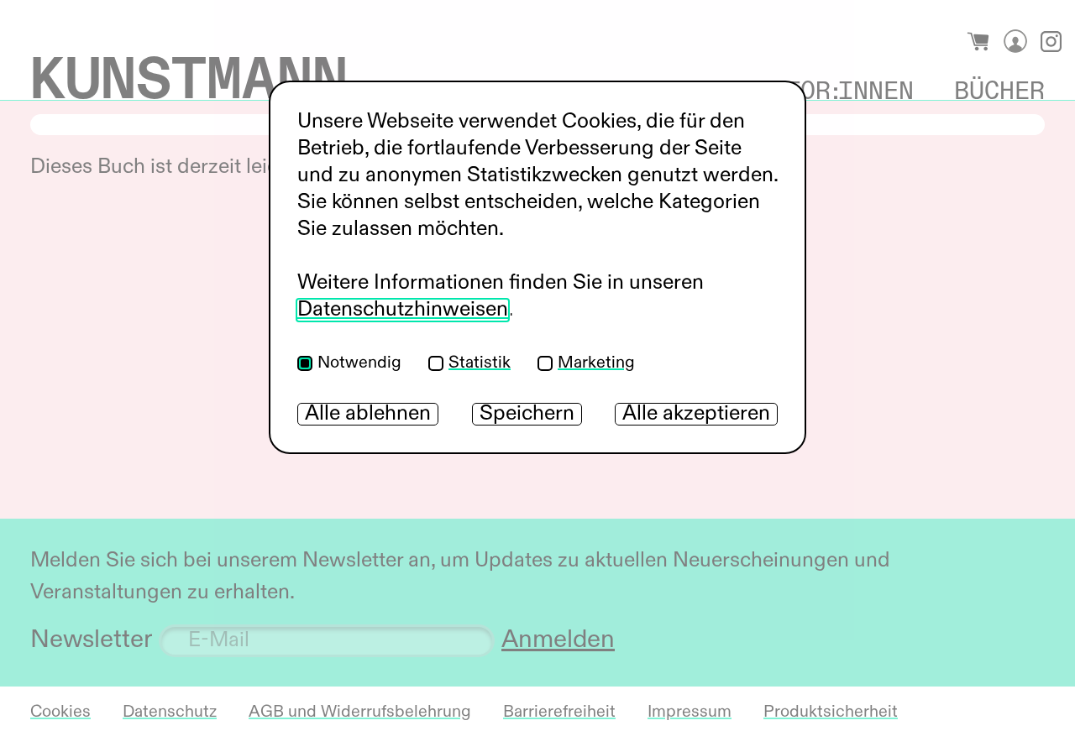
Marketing (596, 363)
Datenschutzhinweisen (402, 310)
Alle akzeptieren (696, 414)
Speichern (527, 414)
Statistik (479, 363)
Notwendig (359, 363)
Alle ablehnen (368, 414)
